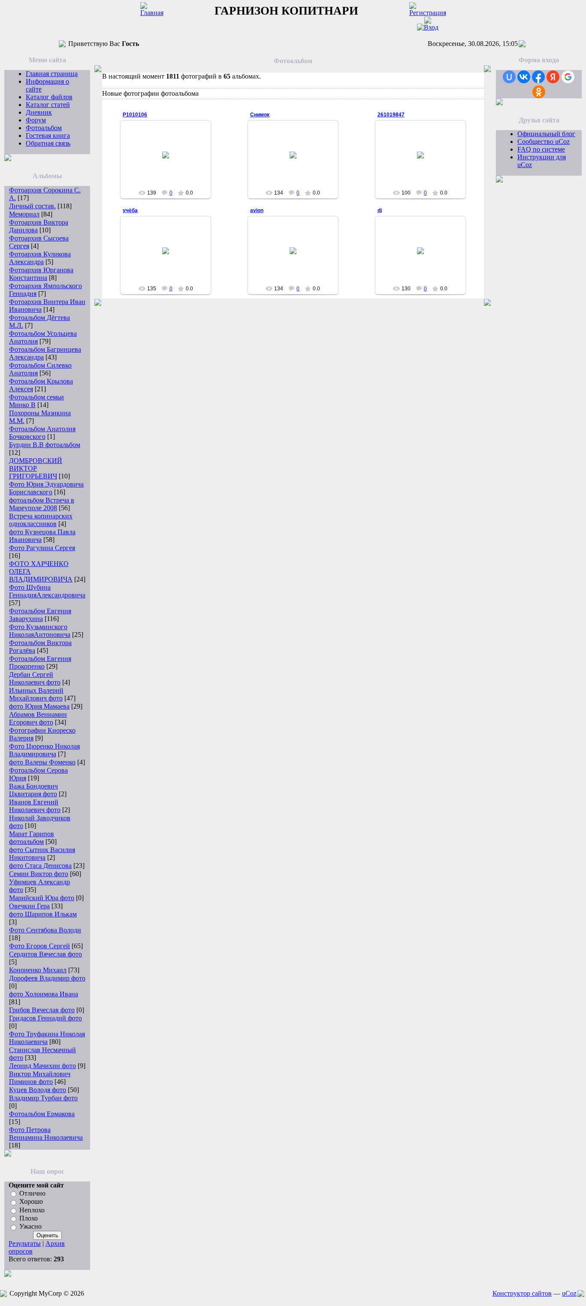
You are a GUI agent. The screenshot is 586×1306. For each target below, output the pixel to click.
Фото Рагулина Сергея (42, 547)
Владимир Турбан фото (43, 1098)
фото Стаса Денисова (40, 865)
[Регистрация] (427, 12)
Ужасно (30, 1226)
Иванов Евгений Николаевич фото (34, 805)
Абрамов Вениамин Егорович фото (38, 718)
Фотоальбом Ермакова (42, 1113)
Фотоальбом (44, 127)
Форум (36, 120)
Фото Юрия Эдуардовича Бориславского (46, 488)
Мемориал (24, 214)
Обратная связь (48, 143)
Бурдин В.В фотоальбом (44, 444)
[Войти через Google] (568, 77)
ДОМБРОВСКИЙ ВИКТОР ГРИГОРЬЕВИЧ (35, 468)
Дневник (39, 112)
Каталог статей (48, 104)
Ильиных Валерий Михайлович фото (36, 694)
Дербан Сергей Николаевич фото (34, 678)
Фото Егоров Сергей (39, 946)
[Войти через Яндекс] (553, 76)
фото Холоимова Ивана (43, 994)
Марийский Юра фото (41, 897)
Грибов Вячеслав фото (42, 1010)
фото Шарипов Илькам (43, 914)
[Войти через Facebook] (538, 76)
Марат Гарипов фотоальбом (31, 837)
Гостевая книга (48, 135)
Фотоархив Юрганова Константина (41, 273)
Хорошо (31, 1202)
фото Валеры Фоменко (42, 762)
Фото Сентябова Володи (45, 930)
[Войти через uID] (509, 76)
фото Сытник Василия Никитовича (42, 853)
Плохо (28, 1218)
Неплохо (32, 1210)
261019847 (391, 115)
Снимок (259, 115)
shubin (170, 171)
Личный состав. (32, 206)
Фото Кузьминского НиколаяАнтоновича (39, 630)
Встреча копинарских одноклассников (40, 519)
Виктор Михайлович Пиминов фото (39, 1077)
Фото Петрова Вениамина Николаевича (46, 1133)
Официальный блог (546, 133)
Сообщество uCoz (543, 141)
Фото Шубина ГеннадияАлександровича (47, 591)
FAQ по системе (541, 149)
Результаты (25, 1243)
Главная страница (52, 73)
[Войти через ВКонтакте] (523, 76)
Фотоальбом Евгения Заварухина (40, 614)
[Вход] (427, 27)
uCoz (569, 1293)
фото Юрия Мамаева (39, 706)
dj (380, 210)
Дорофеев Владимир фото (47, 978)
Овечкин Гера (29, 906)
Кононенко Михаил (37, 970)
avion (256, 210)
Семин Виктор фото (38, 873)
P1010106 (135, 115)
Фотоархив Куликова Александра (40, 257)
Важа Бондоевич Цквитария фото (33, 790)
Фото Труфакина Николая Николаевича (47, 1037)
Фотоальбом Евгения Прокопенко (40, 662)
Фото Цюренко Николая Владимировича (44, 750)
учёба (130, 210)
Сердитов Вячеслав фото (45, 954)
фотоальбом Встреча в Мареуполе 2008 (41, 503)
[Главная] (151, 12)
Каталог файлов (49, 96)
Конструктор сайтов (522, 1293)
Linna (169, 261)
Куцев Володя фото (37, 1089)
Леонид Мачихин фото (42, 1065)
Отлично (32, 1193)
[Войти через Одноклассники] (538, 91)
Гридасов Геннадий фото (45, 1018)
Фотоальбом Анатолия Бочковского (42, 432)
